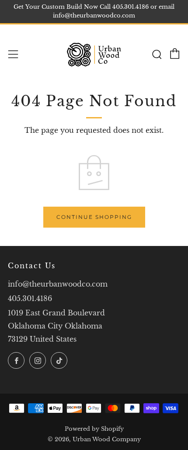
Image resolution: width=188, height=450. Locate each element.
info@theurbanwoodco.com (58, 284)
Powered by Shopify (94, 429)
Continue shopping (94, 217)
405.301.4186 (30, 298)
